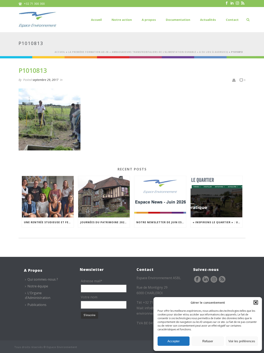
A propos (149, 20)
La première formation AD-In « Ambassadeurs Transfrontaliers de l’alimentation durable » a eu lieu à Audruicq (148, 52)
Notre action (122, 20)
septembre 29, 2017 (45, 80)
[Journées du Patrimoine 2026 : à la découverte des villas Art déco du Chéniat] (104, 196)
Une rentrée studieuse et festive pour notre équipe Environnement (49, 222)
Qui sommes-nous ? (42, 279)
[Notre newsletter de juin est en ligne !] (160, 196)
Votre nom (89, 297)
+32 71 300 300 (34, 4)
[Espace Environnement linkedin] (205, 279)
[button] (256, 302)
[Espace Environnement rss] (222, 279)
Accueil (96, 20)
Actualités (208, 20)
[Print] (234, 79)
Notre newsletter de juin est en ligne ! (161, 222)
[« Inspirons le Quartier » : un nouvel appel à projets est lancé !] (216, 196)
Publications (36, 304)
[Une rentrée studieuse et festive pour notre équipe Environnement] (48, 196)
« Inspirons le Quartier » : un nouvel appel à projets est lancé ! (217, 222)
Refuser (207, 341)
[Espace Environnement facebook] (197, 279)
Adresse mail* (91, 281)
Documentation (178, 20)
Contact (232, 20)
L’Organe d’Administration (37, 295)
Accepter (173, 341)
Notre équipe (37, 286)
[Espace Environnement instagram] (214, 279)
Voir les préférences (241, 341)
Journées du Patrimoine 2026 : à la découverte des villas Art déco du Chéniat (105, 222)
